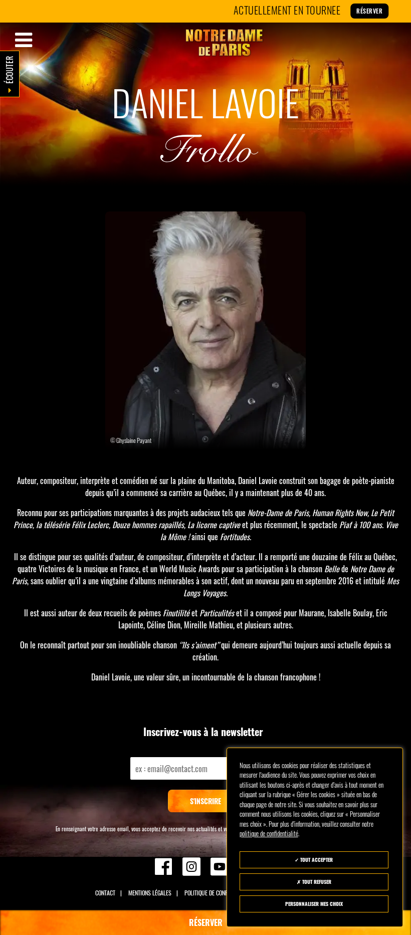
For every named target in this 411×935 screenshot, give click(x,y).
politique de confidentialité (269, 833)
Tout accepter (316, 859)
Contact (105, 892)
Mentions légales (149, 892)
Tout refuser (316, 881)
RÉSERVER (206, 922)
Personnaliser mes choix (314, 903)
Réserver (347, 11)
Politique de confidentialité (219, 892)
